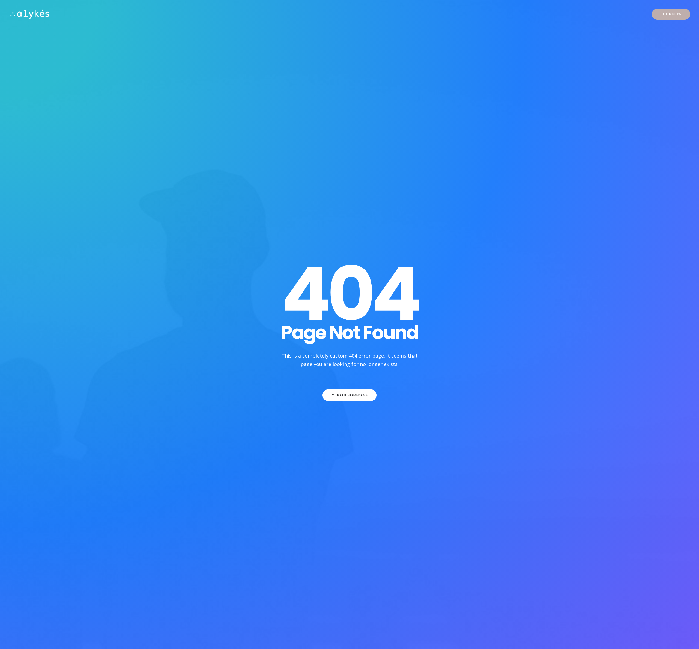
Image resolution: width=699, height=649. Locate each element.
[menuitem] (671, 14)
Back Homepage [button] (352, 395)
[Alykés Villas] (30, 14)
